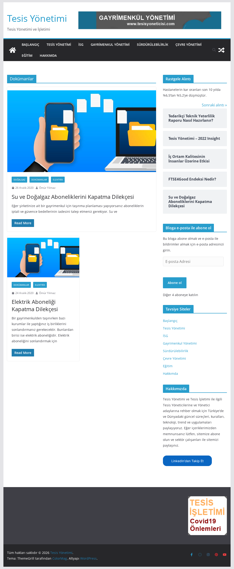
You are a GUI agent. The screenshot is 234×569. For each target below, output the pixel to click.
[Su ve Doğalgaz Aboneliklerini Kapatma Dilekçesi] (81, 129)
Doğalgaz (19, 179)
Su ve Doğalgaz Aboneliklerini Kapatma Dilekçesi (73, 196)
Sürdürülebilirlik (152, 44)
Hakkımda (48, 55)
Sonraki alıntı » (214, 105)
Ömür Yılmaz (47, 188)
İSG (80, 44)
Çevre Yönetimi (189, 44)
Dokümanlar (39, 179)
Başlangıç (30, 44)
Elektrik (58, 179)
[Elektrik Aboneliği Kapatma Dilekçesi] (43, 256)
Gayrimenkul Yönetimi (110, 44)
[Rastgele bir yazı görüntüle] (221, 50)
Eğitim (27, 55)
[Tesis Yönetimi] (12, 50)
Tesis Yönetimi (37, 18)
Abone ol (175, 282)
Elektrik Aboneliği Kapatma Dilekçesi (35, 305)
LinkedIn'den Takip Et (187, 461)
